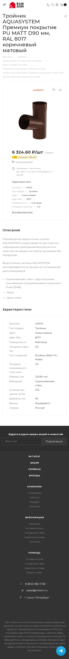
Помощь (34, 552)
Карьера (34, 502)
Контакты (34, 506)
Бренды (34, 475)
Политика (34, 541)
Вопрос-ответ (34, 572)
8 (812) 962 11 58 (35, 584)
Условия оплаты (34, 528)
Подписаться (54, 441)
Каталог (35, 456)
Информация (34, 517)
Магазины (34, 524)
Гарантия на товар (34, 537)
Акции (34, 462)
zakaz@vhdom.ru (36, 590)
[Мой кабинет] (57, 5)
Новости (34, 497)
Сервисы (34, 469)
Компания (34, 486)
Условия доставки (34, 532)
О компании (34, 493)
